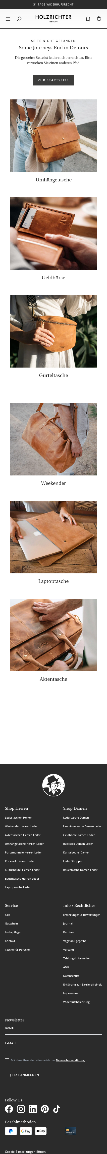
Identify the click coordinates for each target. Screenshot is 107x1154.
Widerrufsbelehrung (76, 1002)
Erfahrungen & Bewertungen (82, 915)
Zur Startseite (53, 80)
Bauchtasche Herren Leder (22, 878)
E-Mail (10, 1042)
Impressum (70, 993)
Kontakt (10, 941)
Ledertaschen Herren (18, 817)
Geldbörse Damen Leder (79, 835)
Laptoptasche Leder (18, 887)
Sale (7, 915)
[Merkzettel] (88, 18)
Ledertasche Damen (76, 817)
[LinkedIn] (34, 1109)
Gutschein (11, 923)
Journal (68, 923)
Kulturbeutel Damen (76, 852)
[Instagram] (22, 1109)
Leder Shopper (73, 861)
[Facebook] (10, 1109)
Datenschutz (71, 976)
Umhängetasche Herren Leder (24, 844)
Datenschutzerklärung (70, 1060)
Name (9, 1027)
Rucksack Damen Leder (78, 844)
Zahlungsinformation (77, 958)
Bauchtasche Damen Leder (80, 870)
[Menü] (7, 18)
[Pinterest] (46, 1109)
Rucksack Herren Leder (20, 861)
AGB (66, 967)
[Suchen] (18, 18)
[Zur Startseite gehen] (53, 19)
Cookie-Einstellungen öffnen (25, 1152)
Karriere (68, 932)
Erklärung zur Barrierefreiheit (82, 984)
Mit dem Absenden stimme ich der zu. (50, 1060)
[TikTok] (58, 1109)
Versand (68, 949)
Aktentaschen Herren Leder (23, 835)
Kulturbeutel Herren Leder (22, 870)
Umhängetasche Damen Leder (82, 826)
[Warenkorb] (99, 18)
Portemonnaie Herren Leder (23, 852)
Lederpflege (12, 932)
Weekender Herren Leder (21, 826)
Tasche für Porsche (17, 949)
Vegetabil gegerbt (74, 941)
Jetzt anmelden (24, 1075)
